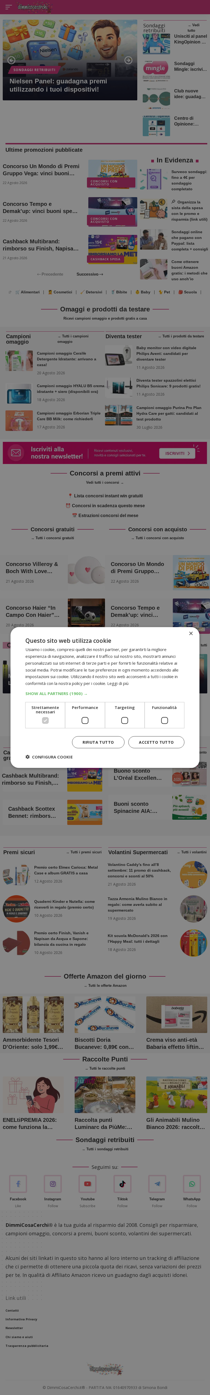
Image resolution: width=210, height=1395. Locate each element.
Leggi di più (118, 683)
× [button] (191, 634)
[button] (104, 693)
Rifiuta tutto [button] (98, 742)
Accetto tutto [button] (156, 742)
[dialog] (104, 697)
